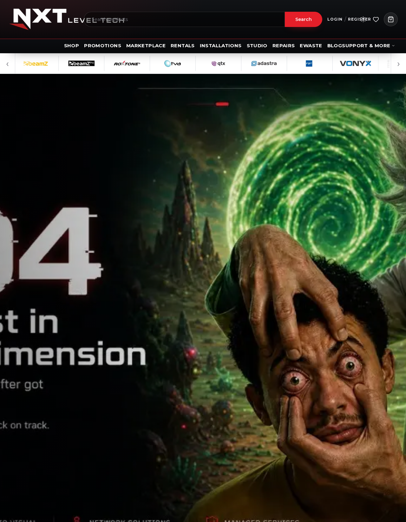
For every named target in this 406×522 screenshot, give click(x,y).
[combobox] (184, 19)
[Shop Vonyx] (338, 63)
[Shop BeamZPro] (64, 63)
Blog (334, 45)
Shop (71, 45)
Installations (221, 45)
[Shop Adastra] (247, 63)
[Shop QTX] (201, 63)
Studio (257, 45)
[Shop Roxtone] (110, 63)
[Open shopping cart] (391, 19)
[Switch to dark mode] (363, 19)
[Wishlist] (375, 19)
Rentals (183, 45)
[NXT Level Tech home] (66, 19)
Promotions (102, 45)
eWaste (311, 45)
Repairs (283, 45)
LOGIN (335, 19)
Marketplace (146, 45)
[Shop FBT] (293, 63)
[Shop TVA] (156, 63)
